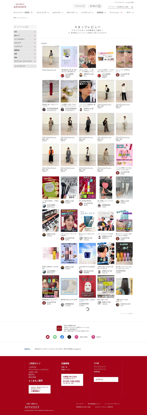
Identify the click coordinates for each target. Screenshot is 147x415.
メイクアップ (86, 12)
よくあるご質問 (130, 2)
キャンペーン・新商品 (22, 12)
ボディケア (71, 12)
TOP (15, 18)
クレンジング (41, 12)
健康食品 (100, 12)
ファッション (114, 12)
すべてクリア (21, 66)
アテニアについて (120, 2)
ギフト (128, 12)
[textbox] (121, 7)
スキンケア (56, 12)
